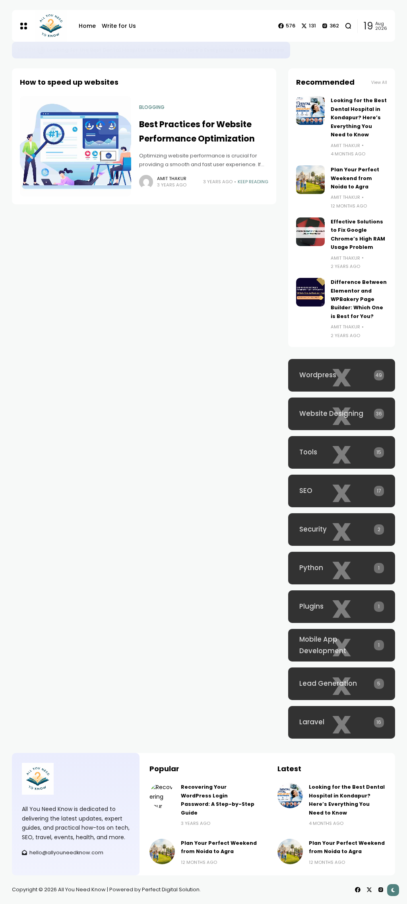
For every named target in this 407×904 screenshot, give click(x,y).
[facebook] (357, 889)
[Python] (341, 568)
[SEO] (341, 491)
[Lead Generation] (341, 683)
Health (26, 50)
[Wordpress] (341, 375)
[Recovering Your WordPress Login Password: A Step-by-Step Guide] (162, 795)
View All (379, 82)
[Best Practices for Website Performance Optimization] (75, 146)
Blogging (152, 107)
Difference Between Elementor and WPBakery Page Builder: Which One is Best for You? (359, 299)
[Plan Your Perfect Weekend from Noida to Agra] (310, 179)
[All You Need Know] (51, 26)
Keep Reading (253, 181)
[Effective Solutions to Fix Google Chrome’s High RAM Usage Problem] (310, 231)
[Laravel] (341, 722)
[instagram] (381, 889)
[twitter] (369, 889)
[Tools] (341, 452)
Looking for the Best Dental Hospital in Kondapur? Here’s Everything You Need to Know (165, 50)
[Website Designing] (341, 414)
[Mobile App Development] (341, 645)
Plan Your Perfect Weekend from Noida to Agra (355, 178)
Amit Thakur (171, 178)
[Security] (341, 529)
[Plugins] (341, 606)
